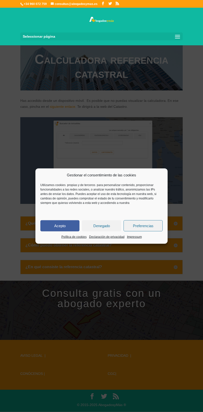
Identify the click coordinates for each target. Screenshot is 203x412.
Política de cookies (74, 237)
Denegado (101, 226)
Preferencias (143, 226)
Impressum (134, 237)
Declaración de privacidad (107, 237)
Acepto (60, 226)
